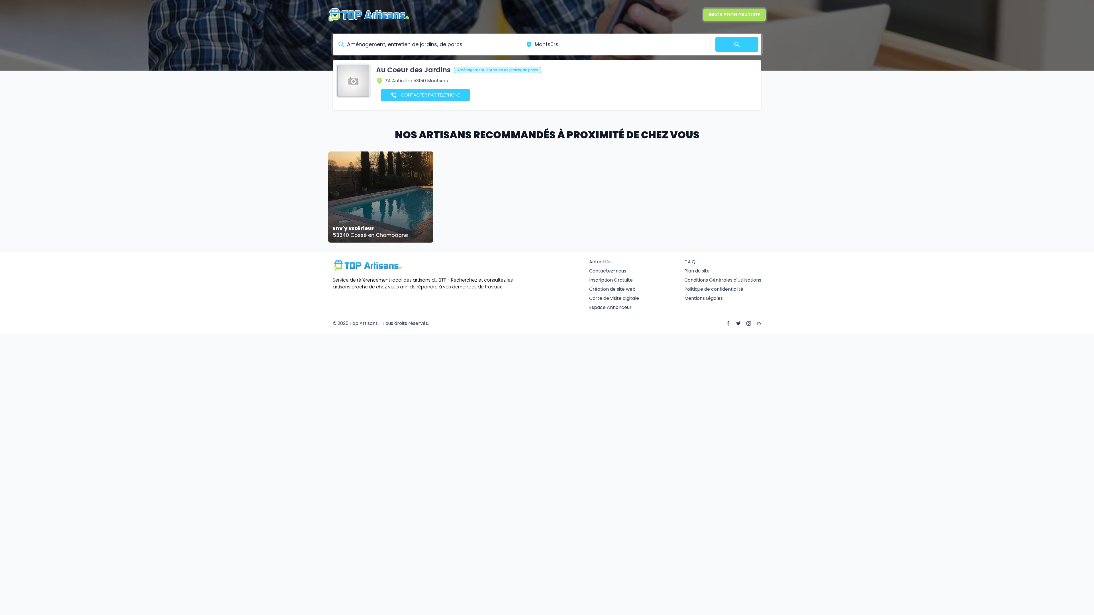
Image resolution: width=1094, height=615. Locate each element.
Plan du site (697, 271)
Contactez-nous (607, 271)
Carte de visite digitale (614, 298)
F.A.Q (689, 262)
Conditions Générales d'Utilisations (722, 280)
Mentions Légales (703, 298)
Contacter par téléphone (430, 95)
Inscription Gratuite (734, 14)
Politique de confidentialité (713, 289)
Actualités (600, 262)
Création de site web (612, 289)
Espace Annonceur (610, 307)
